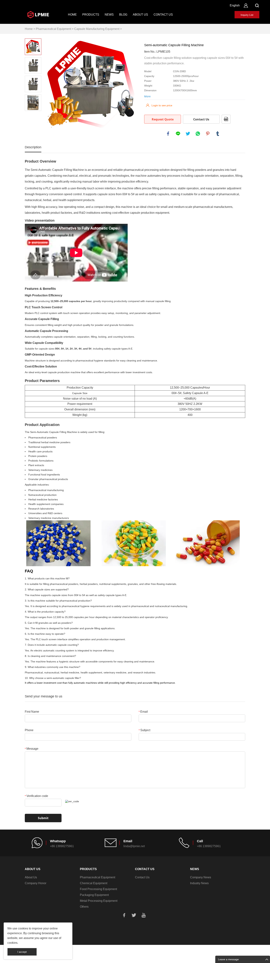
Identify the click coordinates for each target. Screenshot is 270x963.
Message (31, 748)
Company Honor (35, 883)
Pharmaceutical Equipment (53, 28)
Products (90, 14)
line (178, 133)
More (147, 96)
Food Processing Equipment (98, 889)
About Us (140, 14)
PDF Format (226, 119)
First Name (32, 711)
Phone (29, 730)
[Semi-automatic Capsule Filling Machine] (91, 84)
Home (72, 14)
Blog (123, 14)
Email (143, 711)
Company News (200, 877)
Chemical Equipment (93, 883)
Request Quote (163, 119)
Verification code (36, 795)
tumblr (217, 133)
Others (84, 906)
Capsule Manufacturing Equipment (96, 28)
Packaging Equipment (94, 894)
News (109, 14)
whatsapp (198, 133)
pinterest (207, 133)
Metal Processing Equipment (98, 900)
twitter (188, 133)
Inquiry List (247, 14)
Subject (144, 730)
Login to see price (162, 105)
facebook (168, 133)
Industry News (199, 883)
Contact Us (163, 14)
